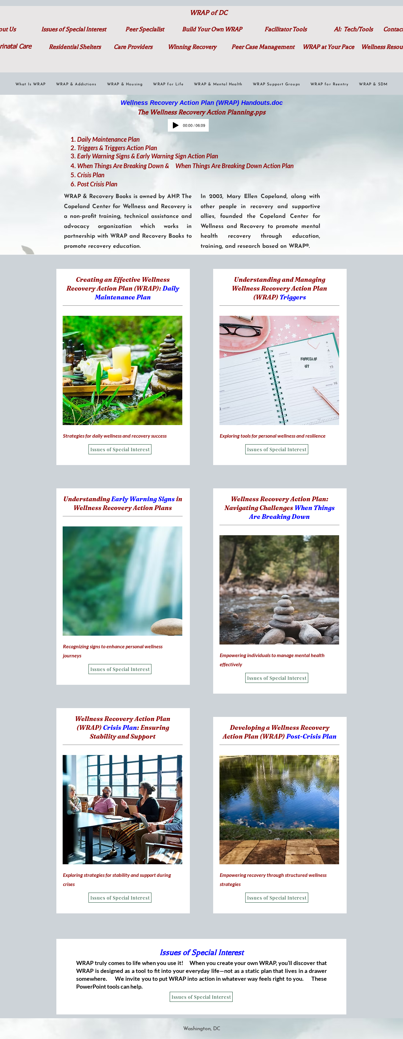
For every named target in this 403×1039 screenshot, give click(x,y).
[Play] (176, 125)
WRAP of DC (208, 12)
